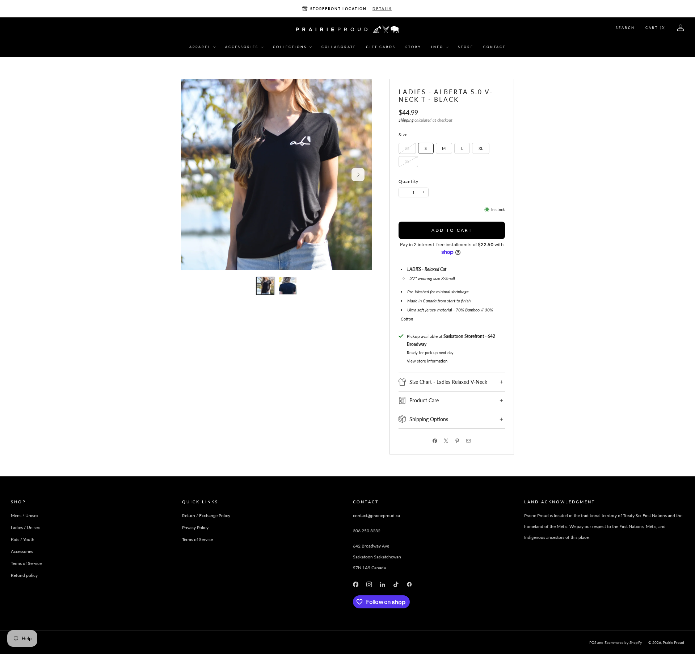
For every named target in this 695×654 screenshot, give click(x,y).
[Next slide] (358, 174)
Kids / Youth (22, 539)
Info (437, 47)
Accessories (241, 47)
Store (465, 47)
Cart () (655, 28)
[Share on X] (446, 440)
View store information (427, 361)
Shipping (406, 120)
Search (625, 28)
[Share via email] (468, 440)
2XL (408, 161)
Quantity (408, 181)
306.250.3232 (366, 530)
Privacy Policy (195, 527)
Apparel (200, 47)
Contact (494, 47)
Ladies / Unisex (25, 527)
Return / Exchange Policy (206, 515)
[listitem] (347, 8)
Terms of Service (26, 563)
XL (481, 148)
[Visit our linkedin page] (382, 584)
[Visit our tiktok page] (396, 584)
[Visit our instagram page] (369, 584)
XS (407, 148)
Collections (290, 47)
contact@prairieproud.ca (376, 515)
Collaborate (338, 47)
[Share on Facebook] (434, 440)
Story (413, 47)
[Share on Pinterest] (457, 440)
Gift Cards (381, 47)
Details (382, 9)
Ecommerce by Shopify (623, 642)
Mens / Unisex (24, 515)
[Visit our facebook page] (355, 584)
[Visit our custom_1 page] (409, 584)
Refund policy (24, 575)
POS (592, 642)
